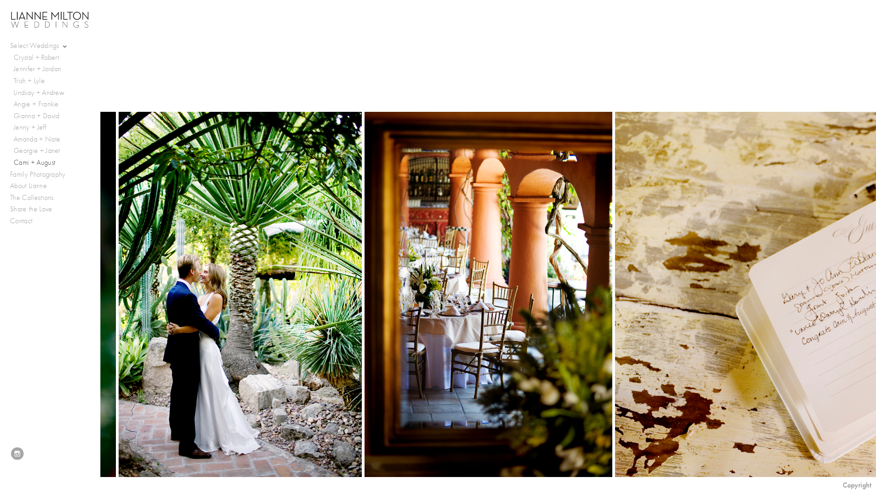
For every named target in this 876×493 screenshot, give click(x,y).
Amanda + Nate (37, 139)
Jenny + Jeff (30, 127)
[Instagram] (17, 453)
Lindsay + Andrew (39, 93)
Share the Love (31, 209)
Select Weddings (35, 46)
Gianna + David (36, 116)
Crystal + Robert (36, 57)
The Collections (32, 198)
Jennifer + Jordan (37, 69)
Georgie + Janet (37, 151)
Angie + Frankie (36, 104)
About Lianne (28, 186)
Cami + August (34, 162)
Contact (21, 221)
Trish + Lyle (29, 81)
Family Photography (38, 174)
